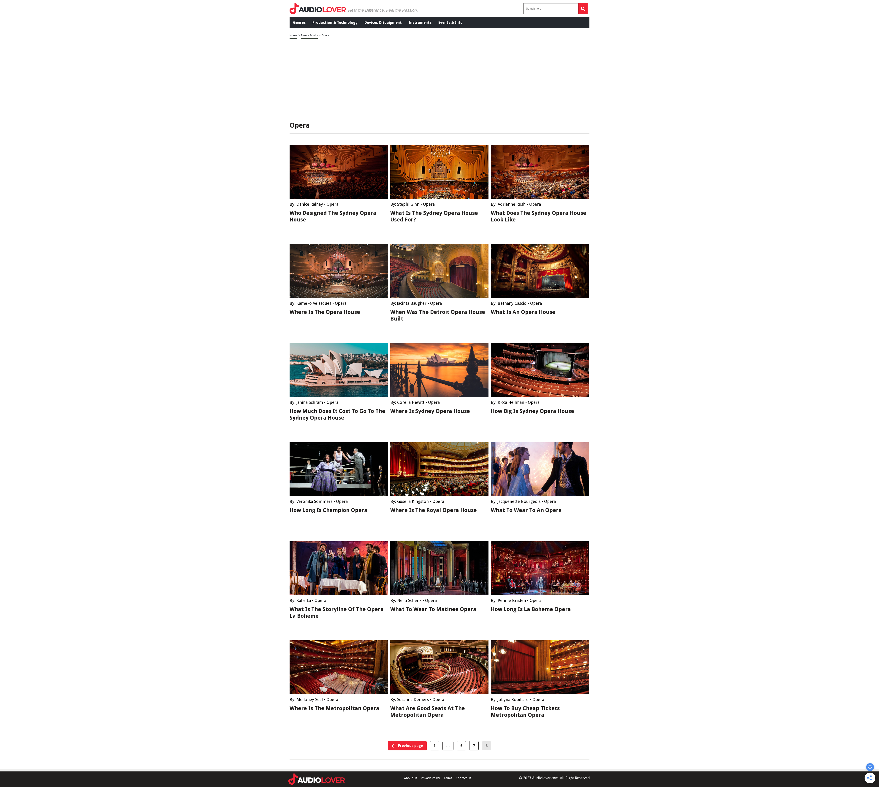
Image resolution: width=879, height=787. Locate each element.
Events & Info (450, 22)
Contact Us (463, 778)
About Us (410, 778)
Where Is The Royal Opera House (433, 510)
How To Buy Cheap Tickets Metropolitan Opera (525, 711)
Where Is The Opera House (325, 312)
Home (293, 35)
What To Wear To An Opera (526, 510)
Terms (448, 778)
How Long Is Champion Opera (328, 510)
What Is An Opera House (523, 312)
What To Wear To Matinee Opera (433, 609)
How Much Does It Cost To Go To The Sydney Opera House (337, 414)
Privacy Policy (430, 778)
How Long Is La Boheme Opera (531, 609)
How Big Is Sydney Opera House (532, 411)
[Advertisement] (439, 81)
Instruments (420, 22)
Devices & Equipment (383, 22)
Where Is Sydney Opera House (430, 411)
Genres (299, 22)
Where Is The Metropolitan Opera (334, 708)
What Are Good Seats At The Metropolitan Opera (427, 711)
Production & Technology (335, 22)
